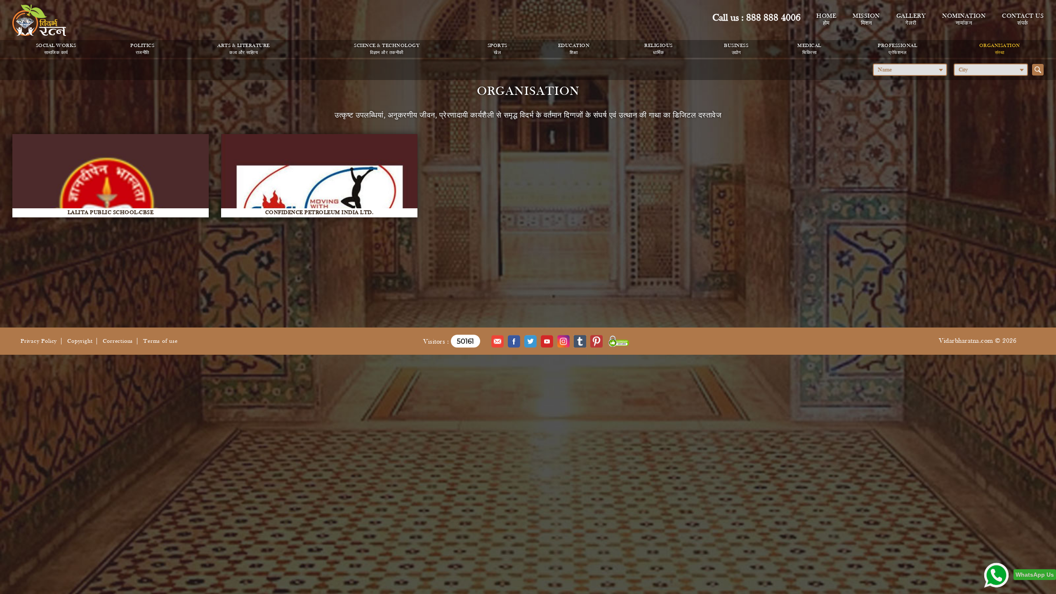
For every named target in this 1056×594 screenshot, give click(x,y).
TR (580, 341)
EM (497, 341)
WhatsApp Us (1035, 574)
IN (563, 341)
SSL (619, 341)
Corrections (118, 341)
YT (547, 341)
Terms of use (160, 341)
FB (514, 341)
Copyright (79, 341)
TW (530, 341)
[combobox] (910, 70)
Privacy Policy (39, 341)
